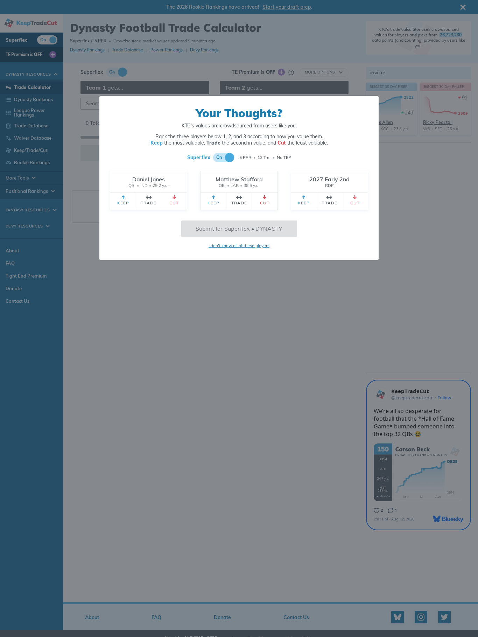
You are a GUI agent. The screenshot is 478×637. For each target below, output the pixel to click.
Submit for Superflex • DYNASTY (239, 228)
